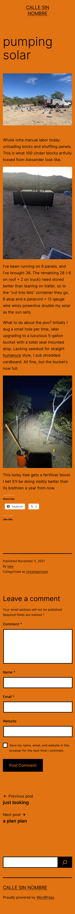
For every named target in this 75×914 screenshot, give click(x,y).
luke (10, 566)
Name (9, 672)
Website (10, 721)
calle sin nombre (25, 887)
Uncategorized (37, 572)
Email (8, 697)
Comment (12, 624)
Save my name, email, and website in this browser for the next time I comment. (39, 747)
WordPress (45, 897)
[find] (65, 862)
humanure (12, 355)
